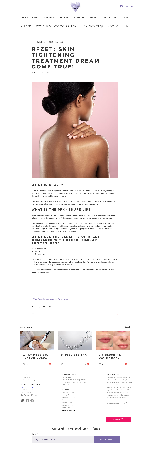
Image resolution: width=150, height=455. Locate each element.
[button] (127, 26)
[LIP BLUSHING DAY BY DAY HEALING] (113, 340)
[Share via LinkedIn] (44, 306)
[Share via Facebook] (33, 306)
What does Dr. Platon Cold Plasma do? (35, 356)
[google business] (22, 400)
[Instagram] (32, 400)
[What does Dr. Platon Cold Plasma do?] (37, 340)
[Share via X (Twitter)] (38, 306)
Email (34, 434)
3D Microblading (92, 26)
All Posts (25, 26)
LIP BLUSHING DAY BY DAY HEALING (110, 356)
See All (127, 327)
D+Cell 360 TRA (74, 354)
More (111, 26)
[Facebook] (27, 400)
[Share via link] (50, 306)
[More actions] (117, 42)
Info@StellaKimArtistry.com (29, 380)
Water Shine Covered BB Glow (56, 26)
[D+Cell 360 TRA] (75, 340)
